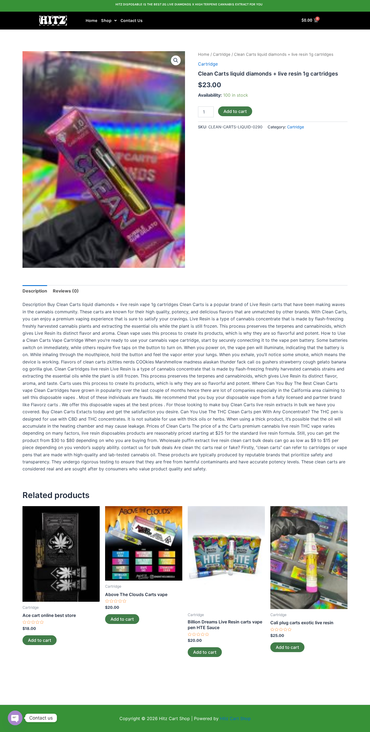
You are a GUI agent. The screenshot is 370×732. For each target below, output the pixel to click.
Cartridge (222, 54)
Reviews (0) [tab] (66, 291)
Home (91, 20)
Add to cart (235, 111)
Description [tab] (34, 291)
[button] (109, 20)
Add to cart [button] (39, 640)
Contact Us (131, 20)
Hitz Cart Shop (235, 718)
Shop (106, 20)
